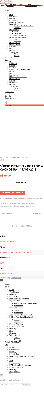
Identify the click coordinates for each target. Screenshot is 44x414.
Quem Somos (9, 92)
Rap (10, 48)
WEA (2, 263)
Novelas (16, 56)
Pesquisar (26, 384)
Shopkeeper (16, 277)
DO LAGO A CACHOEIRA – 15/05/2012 (15, 252)
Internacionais (14, 30)
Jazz (10, 73)
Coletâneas (13, 16)
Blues (11, 15)
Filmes (16, 54)
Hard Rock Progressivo (17, 22)
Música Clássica (14, 43)
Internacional (13, 75)
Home (7, 10)
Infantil (11, 71)
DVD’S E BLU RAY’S (11, 58)
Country (12, 18)
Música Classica (14, 79)
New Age (12, 46)
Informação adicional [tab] (22, 226)
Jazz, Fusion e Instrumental (18, 35)
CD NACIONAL (6, 274)
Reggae (12, 50)
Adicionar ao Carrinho (12, 193)
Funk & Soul (13, 20)
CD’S (6, 12)
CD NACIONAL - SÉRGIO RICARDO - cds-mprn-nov (19, 206)
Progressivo (13, 82)
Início (2, 157)
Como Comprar (10, 98)
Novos (16, 31)
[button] (6, 102)
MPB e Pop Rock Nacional (18, 37)
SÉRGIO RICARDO (7, 241)
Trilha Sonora (13, 52)
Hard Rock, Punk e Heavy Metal (19, 69)
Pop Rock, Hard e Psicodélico (24, 26)
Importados (13, 24)
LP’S (6, 60)
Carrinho (8, 96)
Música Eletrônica (15, 44)
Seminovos (17, 28)
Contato (8, 94)
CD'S (7, 157)
